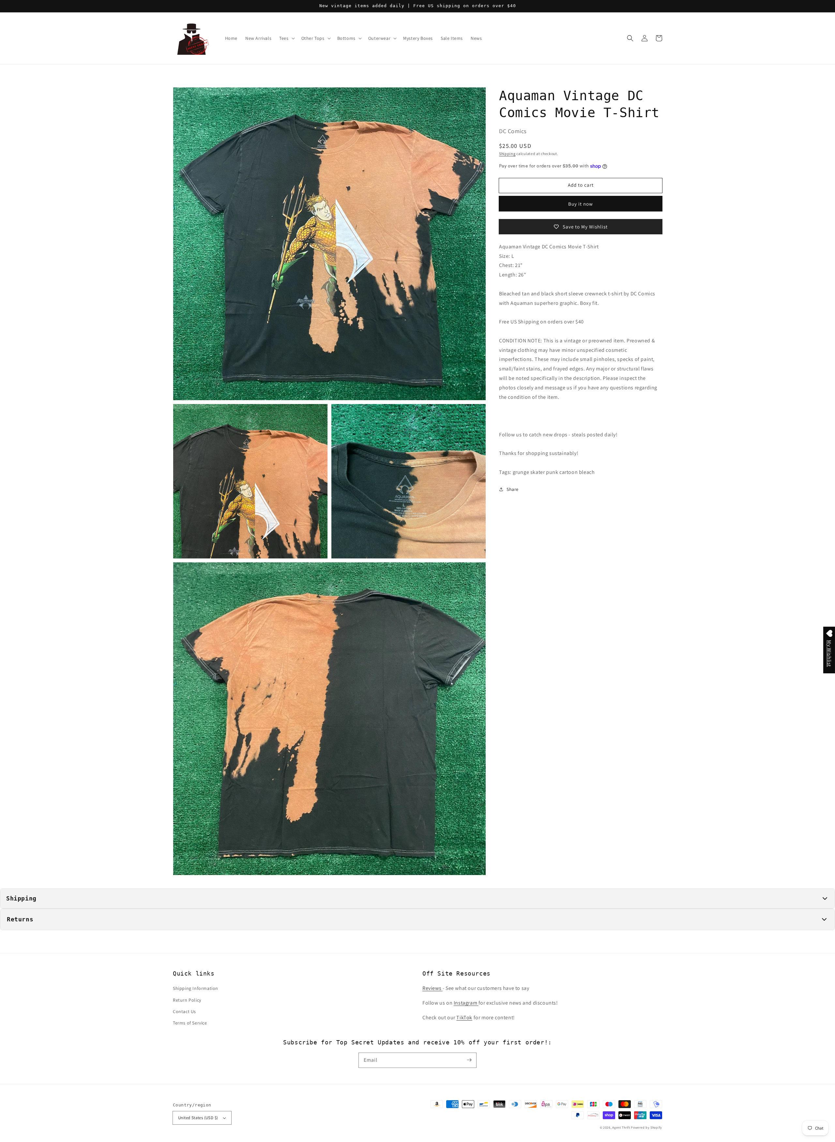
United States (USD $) (198, 1117)
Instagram (466, 1002)
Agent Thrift (621, 1127)
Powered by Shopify (646, 1127)
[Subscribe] (469, 1060)
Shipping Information (195, 988)
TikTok (464, 1017)
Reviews (432, 988)
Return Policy (187, 1000)
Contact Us (184, 1011)
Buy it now (580, 204)
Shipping (507, 153)
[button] (630, 38)
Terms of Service (190, 1023)
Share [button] (513, 489)
